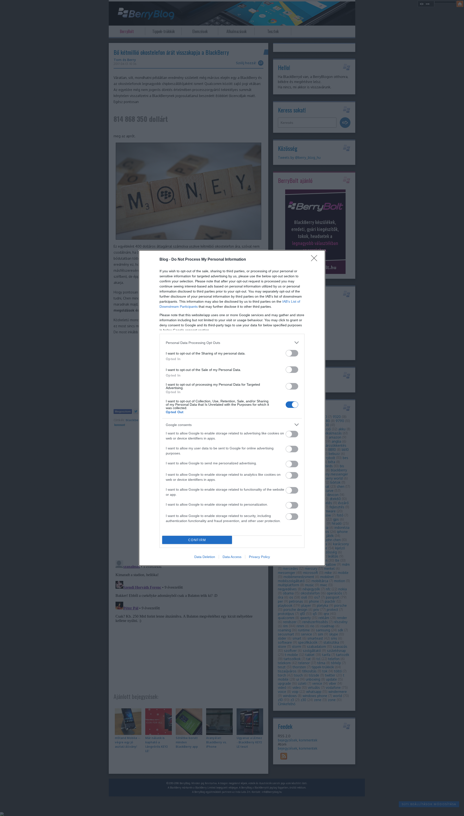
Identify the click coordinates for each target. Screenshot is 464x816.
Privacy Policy (259, 557)
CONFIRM (197, 540)
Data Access (232, 557)
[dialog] (232, 408)
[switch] (292, 353)
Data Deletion (204, 557)
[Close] (315, 259)
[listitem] (232, 342)
